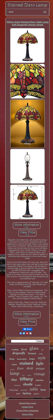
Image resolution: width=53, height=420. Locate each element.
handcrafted (21, 359)
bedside (38, 385)
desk (30, 368)
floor (20, 368)
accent (24, 390)
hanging (17, 385)
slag (23, 375)
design (12, 369)
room (41, 354)
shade (27, 384)
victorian (13, 389)
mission (39, 380)
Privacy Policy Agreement (27, 411)
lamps (32, 359)
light (39, 363)
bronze (32, 353)
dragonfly (18, 353)
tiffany (26, 379)
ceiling (29, 375)
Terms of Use (27, 414)
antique (40, 368)
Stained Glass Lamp (27, 403)
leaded (14, 365)
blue (14, 379)
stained (26, 363)
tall (42, 350)
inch (18, 394)
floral (24, 349)
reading (15, 349)
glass (34, 348)
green (36, 394)
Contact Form (27, 407)
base (43, 389)
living (11, 359)
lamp (14, 373)
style (42, 357)
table (34, 389)
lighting (27, 393)
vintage (39, 374)
